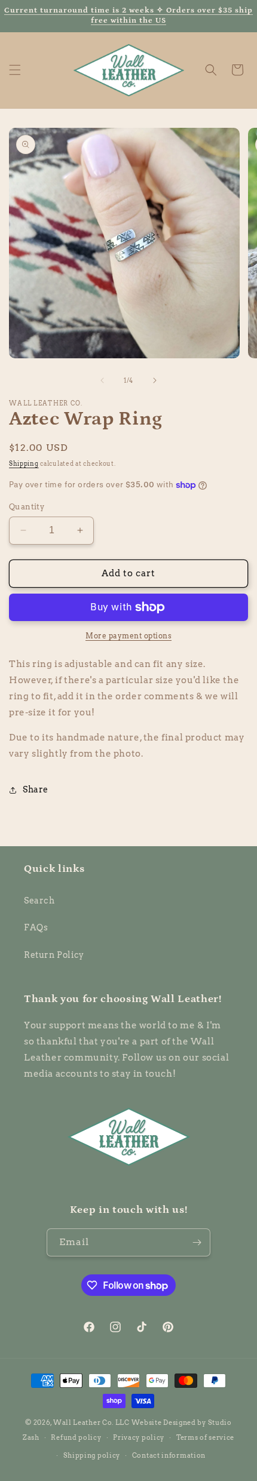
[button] (15, 70)
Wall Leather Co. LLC (91, 1422)
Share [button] (35, 789)
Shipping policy (92, 1455)
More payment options (128, 635)
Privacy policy (138, 1437)
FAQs (36, 927)
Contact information (169, 1455)
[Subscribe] (196, 1242)
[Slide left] (102, 380)
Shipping (24, 463)
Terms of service (205, 1437)
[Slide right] (155, 380)
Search (39, 900)
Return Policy (54, 955)
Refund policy (76, 1437)
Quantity (26, 506)
